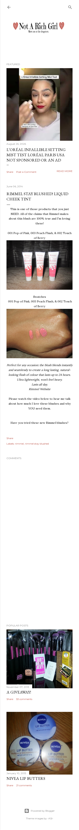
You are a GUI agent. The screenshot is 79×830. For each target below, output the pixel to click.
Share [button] (9, 171)
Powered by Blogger (43, 810)
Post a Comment (26, 171)
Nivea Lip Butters (25, 778)
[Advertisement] (39, 588)
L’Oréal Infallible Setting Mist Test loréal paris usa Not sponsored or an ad (36, 155)
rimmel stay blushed (37, 443)
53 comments (24, 699)
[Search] (70, 6)
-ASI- (50, 818)
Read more (65, 171)
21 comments (24, 785)
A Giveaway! (18, 692)
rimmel (19, 443)
